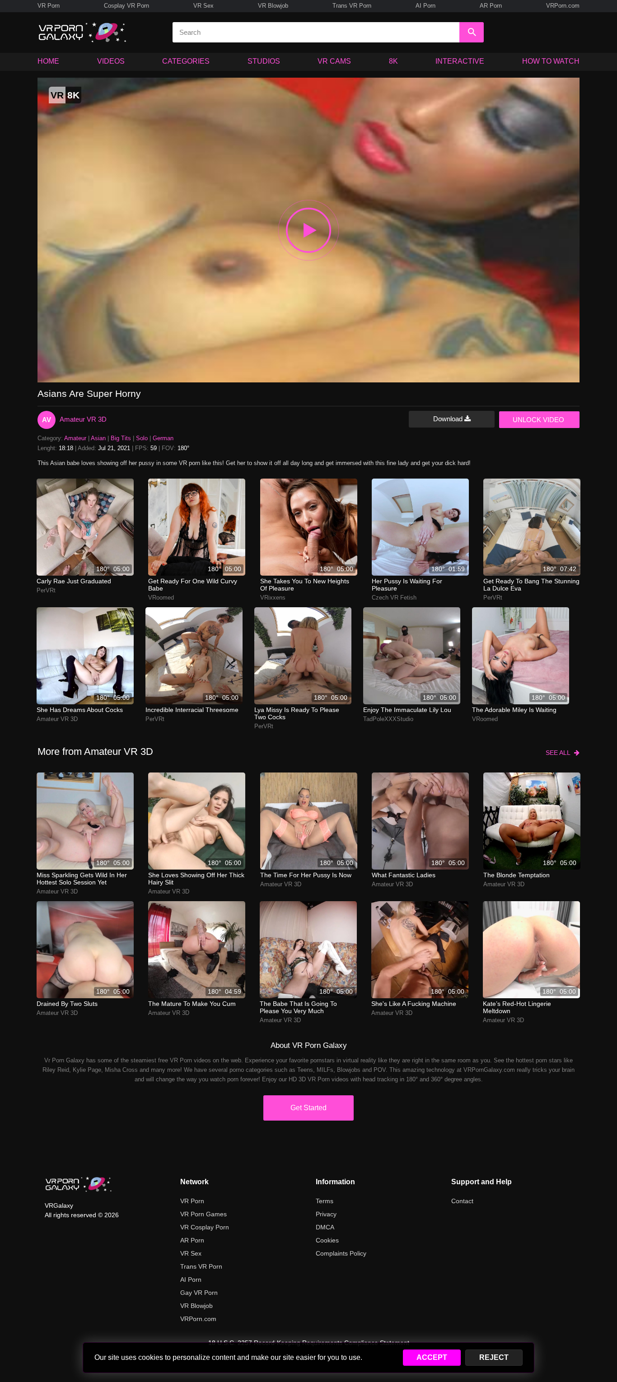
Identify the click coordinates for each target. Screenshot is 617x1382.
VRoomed (161, 597)
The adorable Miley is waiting (514, 709)
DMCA (325, 1227)
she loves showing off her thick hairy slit (196, 878)
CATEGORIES (186, 61)
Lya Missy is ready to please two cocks (296, 713)
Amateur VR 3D (83, 419)
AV (46, 419)
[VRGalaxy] (78, 1184)
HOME (48, 61)
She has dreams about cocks (80, 709)
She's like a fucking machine (413, 1003)
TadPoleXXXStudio (388, 719)
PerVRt (46, 590)
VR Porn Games (203, 1214)
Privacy (326, 1214)
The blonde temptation (516, 875)
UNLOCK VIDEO (538, 419)
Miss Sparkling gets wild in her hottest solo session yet (82, 878)
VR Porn (48, 5)
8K (393, 61)
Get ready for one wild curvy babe (192, 584)
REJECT (494, 1357)
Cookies (327, 1240)
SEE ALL (560, 752)
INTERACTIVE (459, 61)
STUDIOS (264, 61)
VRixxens (272, 597)
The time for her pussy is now (305, 875)
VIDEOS (111, 61)
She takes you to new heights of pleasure (304, 584)
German (163, 438)
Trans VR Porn (351, 5)
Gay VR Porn (199, 1292)
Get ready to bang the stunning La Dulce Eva (531, 584)
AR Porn (491, 5)
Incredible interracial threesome (191, 709)
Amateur (75, 438)
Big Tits (121, 438)
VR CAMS (334, 61)
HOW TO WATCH (551, 61)
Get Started (308, 1108)
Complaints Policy (341, 1253)
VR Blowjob (273, 5)
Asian (98, 438)
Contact (462, 1201)
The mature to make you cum (192, 1003)
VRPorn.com (563, 5)
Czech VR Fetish (394, 597)
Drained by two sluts (67, 1003)
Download (448, 419)
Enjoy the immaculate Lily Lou (407, 709)
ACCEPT (431, 1357)
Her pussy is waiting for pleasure (407, 584)
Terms (324, 1201)
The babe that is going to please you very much (298, 1007)
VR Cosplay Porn (204, 1227)
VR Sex (203, 5)
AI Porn (425, 5)
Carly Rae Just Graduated (74, 581)
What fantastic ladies (403, 875)
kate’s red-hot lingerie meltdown (517, 1007)
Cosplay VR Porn (126, 5)
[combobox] (316, 32)
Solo (142, 438)
